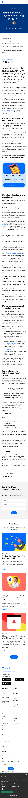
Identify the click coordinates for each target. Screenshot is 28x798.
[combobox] (26, 774)
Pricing (3, 718)
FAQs (14, 720)
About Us (4, 691)
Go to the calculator (14, 185)
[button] (26, 2)
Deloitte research (17, 288)
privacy (13, 771)
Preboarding (15, 691)
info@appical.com (6, 676)
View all (14, 657)
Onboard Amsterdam (6, 754)
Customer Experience (4, 694)
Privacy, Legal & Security (16, 724)
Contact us (15, 718)
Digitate (4, 224)
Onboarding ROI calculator (19, 441)
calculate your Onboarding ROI (9, 110)
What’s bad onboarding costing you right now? (12, 43)
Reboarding (15, 695)
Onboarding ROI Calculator (5, 702)
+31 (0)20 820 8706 (6, 674)
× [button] (26, 775)
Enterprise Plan (16, 709)
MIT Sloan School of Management (13, 253)
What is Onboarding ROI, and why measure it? (12, 41)
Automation (4, 729)
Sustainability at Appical (5, 698)
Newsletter (4, 746)
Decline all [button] (20, 792)
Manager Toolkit (5, 723)
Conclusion (4, 54)
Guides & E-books (6, 741)
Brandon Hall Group (18, 334)
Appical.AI (4, 734)
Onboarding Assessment (15, 701)
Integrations (4, 721)
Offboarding (15, 698)
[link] (14, 59)
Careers (14, 716)
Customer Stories (5, 748)
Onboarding (15, 693)
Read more (4, 569)
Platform (4, 716)
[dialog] (14, 785)
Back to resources (8, 59)
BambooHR (5, 231)
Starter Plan (15, 704)
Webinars (4, 751)
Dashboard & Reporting (5, 726)
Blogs (3, 744)
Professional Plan (16, 706)
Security (3, 732)
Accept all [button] (7, 792)
